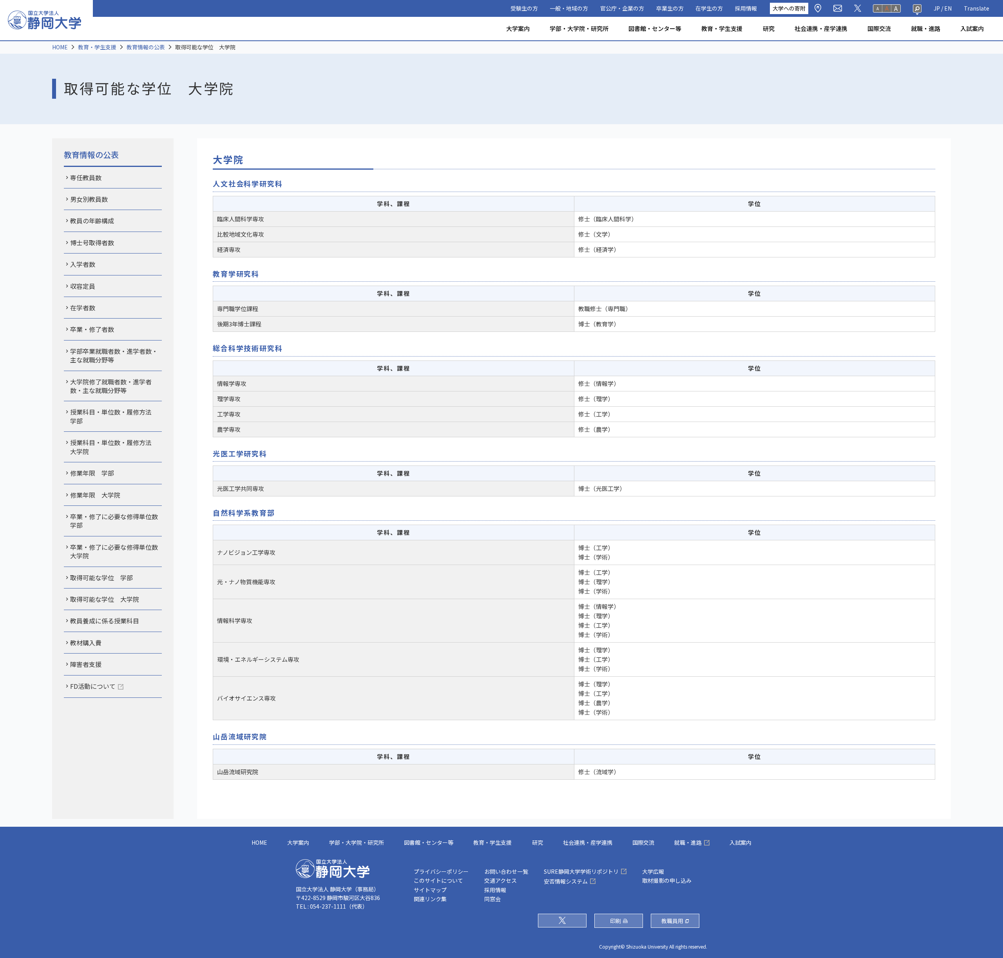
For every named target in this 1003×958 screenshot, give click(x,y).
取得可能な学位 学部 (101, 577)
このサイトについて (438, 880)
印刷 (615, 921)
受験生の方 (524, 8)
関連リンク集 (430, 899)
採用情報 (746, 8)
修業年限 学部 (92, 473)
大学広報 (653, 871)
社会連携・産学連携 (821, 28)
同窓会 (492, 899)
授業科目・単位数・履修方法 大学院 (114, 447)
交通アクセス (500, 880)
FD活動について (93, 686)
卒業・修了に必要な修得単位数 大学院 (116, 551)
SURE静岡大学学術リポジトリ (581, 871)
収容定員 (82, 286)
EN (948, 8)
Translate (976, 8)
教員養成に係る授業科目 (104, 620)
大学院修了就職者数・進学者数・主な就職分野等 (111, 386)
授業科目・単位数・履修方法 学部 (114, 416)
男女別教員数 (89, 199)
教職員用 (672, 921)
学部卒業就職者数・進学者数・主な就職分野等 (114, 355)
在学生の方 (709, 8)
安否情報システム (566, 881)
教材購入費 (85, 642)
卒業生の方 (670, 8)
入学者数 (82, 264)
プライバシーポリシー (441, 871)
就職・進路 (925, 28)
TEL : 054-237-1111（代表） (332, 906)
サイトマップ (430, 890)
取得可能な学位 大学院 (104, 599)
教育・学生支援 (721, 28)
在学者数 (82, 307)
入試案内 (972, 28)
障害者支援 (85, 664)
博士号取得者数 (92, 242)
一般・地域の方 (569, 8)
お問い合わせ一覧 (506, 871)
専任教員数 (85, 177)
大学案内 (518, 28)
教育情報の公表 (146, 47)
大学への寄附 (789, 8)
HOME (60, 47)
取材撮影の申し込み (667, 880)
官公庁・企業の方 (622, 8)
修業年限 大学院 (95, 495)
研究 (769, 28)
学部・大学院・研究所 (579, 28)
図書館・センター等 (654, 28)
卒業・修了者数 (92, 329)
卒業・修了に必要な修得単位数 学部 (116, 521)
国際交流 (879, 28)
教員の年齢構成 (92, 220)
